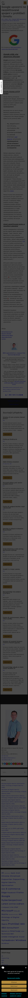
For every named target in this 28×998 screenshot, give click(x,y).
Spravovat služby (13, 978)
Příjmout (14, 982)
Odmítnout (14, 986)
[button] (26, 967)
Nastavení (14, 990)
